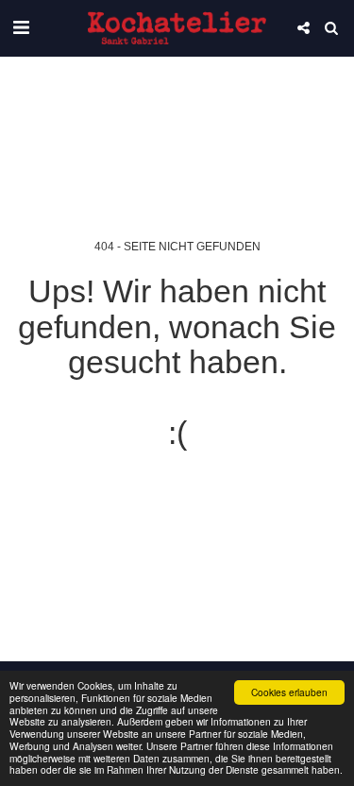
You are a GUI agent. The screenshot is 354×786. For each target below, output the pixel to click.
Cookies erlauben (289, 692)
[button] (21, 27)
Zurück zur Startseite (177, 499)
